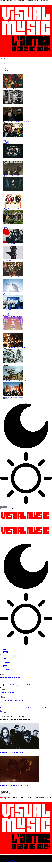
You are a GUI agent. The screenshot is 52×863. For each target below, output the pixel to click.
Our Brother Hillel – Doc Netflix (9, 243)
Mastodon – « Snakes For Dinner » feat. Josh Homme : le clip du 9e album (17, 104)
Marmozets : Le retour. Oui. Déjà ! (11, 752)
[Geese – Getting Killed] (13, 292)
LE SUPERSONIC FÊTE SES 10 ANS (11, 208)
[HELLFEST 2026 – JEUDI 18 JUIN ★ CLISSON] (13, 395)
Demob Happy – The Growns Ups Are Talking (12, 276)
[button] (2, 2)
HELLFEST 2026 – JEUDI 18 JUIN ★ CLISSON (13, 397)
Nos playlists (5, 64)
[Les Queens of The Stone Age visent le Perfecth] (13, 87)
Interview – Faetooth (7, 158)
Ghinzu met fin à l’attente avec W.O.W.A (11, 175)
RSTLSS (4, 61)
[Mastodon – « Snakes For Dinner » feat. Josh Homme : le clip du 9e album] (13, 103)
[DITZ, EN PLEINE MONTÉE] (13, 223)
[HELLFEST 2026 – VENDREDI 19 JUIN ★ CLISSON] (13, 379)
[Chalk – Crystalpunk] (13, 259)
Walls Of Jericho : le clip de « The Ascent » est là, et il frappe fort (16, 121)
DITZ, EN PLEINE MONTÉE (9, 225)
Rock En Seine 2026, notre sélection (10, 330)
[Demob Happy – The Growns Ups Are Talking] (13, 275)
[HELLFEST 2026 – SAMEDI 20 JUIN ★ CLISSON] (13, 362)
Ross (1, 711)
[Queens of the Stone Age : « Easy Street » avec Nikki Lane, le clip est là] (13, 136)
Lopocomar (2, 681)
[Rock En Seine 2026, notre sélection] (13, 329)
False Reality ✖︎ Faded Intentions (9, 309)
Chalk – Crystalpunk (7, 260)
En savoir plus (17, 1)
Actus (1, 749)
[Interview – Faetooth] (13, 157)
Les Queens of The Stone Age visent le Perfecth (12, 88)
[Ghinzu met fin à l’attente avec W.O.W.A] (13, 174)
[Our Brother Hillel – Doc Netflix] (13, 242)
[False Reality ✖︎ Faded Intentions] (13, 308)
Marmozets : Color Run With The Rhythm (14, 785)
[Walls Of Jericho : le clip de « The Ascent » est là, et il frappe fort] (13, 120)
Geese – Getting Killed (7, 293)
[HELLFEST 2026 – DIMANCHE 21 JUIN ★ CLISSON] (13, 346)
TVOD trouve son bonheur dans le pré (10, 71)
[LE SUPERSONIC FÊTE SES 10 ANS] (13, 207)
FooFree (1, 696)
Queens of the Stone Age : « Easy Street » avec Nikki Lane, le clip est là (17, 137)
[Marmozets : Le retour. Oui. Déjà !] (19, 748)
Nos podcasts (5, 63)
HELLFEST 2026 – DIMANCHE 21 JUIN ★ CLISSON (14, 347)
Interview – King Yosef (7, 192)
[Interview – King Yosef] (13, 190)
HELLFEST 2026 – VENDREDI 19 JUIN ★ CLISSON (14, 380)
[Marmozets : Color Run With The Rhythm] (19, 781)
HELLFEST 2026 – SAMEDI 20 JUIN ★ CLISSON (13, 364)
